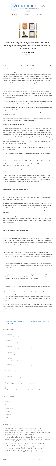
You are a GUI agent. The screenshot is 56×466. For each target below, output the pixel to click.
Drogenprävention (11, 435)
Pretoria (6, 448)
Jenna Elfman (30, 441)
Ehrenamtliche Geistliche (29, 434)
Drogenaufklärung (43, 432)
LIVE (14, 14)
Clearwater (39, 430)
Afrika (6, 428)
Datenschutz (30, 459)
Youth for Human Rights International (42, 451)
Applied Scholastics (19, 428)
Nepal (37, 446)
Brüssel (39, 428)
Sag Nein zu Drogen (28, 448)
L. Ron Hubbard (27, 443)
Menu (28, 11)
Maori (44, 443)
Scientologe (40, 448)
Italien (25, 441)
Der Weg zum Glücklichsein (25, 432)
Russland (18, 448)
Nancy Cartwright (30, 446)
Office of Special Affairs (43, 445)
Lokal (8, 411)
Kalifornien (44, 441)
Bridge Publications (30, 428)
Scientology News (28, 3)
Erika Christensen (38, 437)
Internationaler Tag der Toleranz (14, 441)
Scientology (10, 450)
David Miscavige (10, 432)
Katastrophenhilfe (8, 443)
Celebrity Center (25, 430)
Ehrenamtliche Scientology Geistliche (19, 437)
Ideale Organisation (45, 439)
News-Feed (27, 14)
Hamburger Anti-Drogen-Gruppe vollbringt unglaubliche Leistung (14, 322)
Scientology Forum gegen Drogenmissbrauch (41, 321)
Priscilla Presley (12, 448)
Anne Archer (11, 428)
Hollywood (37, 439)
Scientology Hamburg (24, 451)
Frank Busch (31, 52)
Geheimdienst (24, 439)
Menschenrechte (13, 445)
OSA (50, 445)
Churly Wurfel (33, 430)
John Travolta (37, 441)
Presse (8, 417)
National (9, 414)
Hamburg (31, 439)
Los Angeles (38, 443)
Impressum (24, 459)
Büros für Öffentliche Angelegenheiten (12, 430)
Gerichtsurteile (10, 405)
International (28, 54)
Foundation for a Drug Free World (13, 439)
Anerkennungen (10, 401)
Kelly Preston (16, 443)
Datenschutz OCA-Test (38, 459)
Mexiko (24, 446)
